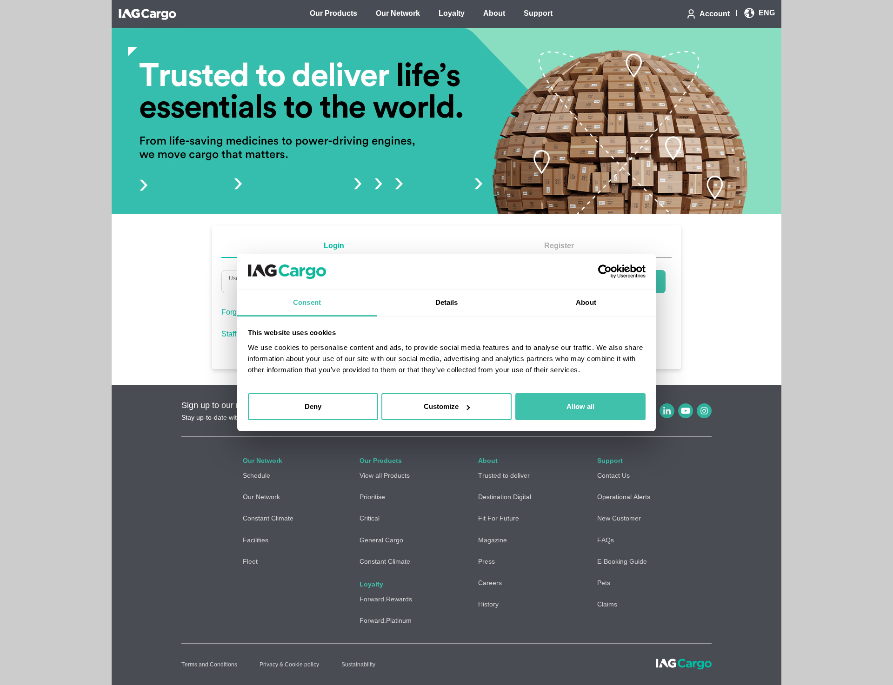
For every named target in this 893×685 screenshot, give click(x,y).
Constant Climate (268, 518)
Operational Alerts (623, 497)
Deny (313, 406)
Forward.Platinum (386, 620)
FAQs (605, 540)
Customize (441, 406)
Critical (370, 518)
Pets (603, 582)
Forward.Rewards (386, 599)
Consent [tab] (307, 302)
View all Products (385, 475)
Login (334, 246)
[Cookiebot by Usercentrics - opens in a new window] (605, 272)
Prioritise (372, 497)
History (488, 604)
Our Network (261, 497)
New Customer (619, 518)
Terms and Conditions (209, 664)
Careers (490, 582)
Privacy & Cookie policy (289, 664)
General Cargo (381, 540)
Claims (607, 604)
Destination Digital (504, 497)
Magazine (492, 540)
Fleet (250, 561)
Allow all (580, 406)
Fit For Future (498, 518)
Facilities (255, 540)
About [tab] (586, 302)
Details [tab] (446, 302)
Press (486, 561)
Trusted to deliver (504, 475)
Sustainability (358, 664)
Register (559, 246)
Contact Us (613, 475)
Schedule (256, 475)
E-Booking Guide (622, 561)
